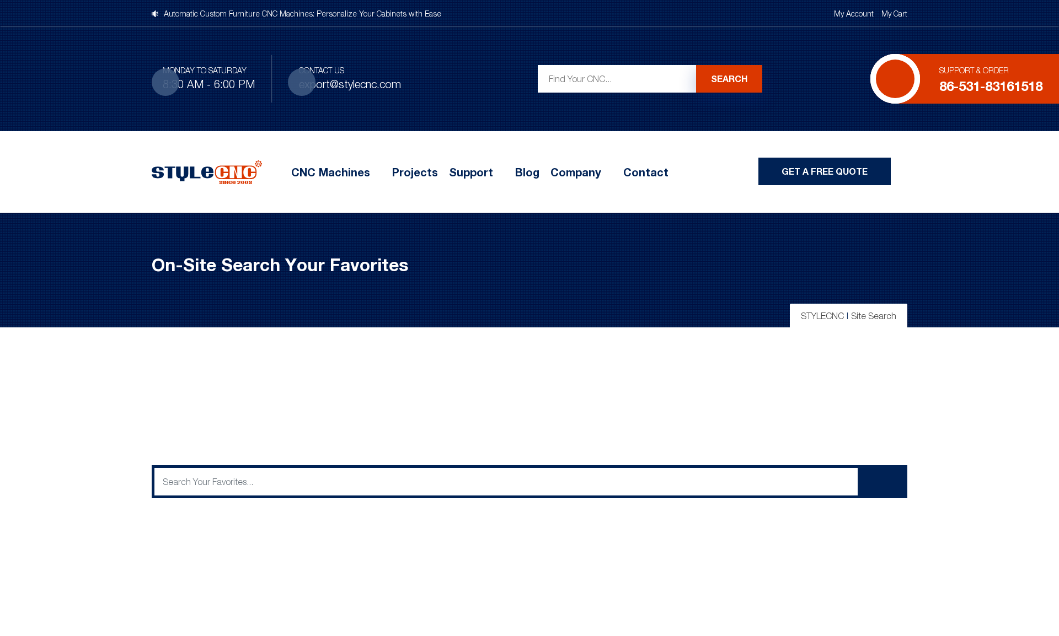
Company (575, 171)
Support (471, 171)
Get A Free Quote (825, 171)
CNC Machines (330, 171)
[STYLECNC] (207, 171)
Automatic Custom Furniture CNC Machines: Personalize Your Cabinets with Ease (302, 13)
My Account (854, 13)
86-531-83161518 (990, 86)
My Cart (894, 13)
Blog (527, 171)
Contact (645, 171)
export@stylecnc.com (350, 84)
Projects (415, 171)
